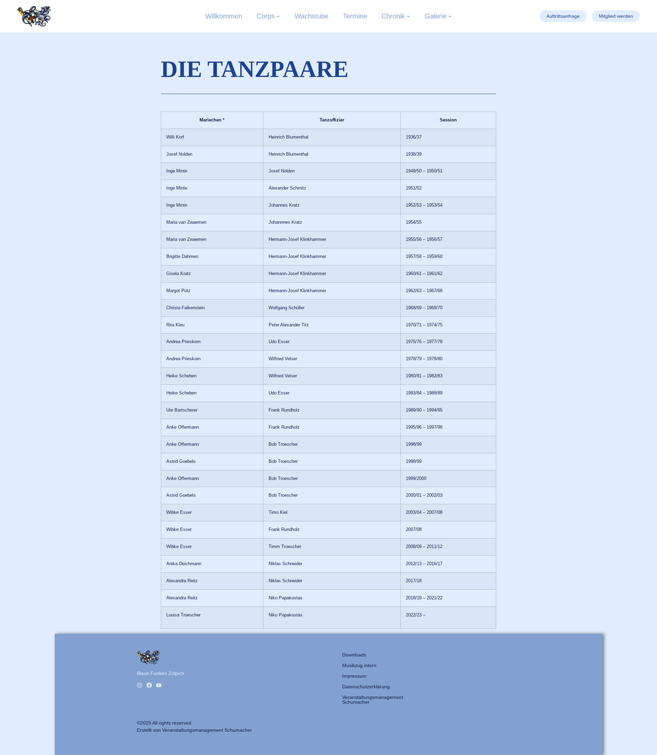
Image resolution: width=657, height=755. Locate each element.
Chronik (393, 16)
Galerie (436, 16)
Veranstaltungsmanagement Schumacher (372, 699)
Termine (355, 16)
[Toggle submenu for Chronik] (407, 16)
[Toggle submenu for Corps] (277, 16)
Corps (266, 16)
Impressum (354, 676)
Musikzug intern (359, 665)
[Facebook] (149, 685)
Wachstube (311, 16)
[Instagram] (139, 685)
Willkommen (223, 16)
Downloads (354, 654)
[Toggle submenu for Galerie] (449, 16)
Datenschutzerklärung (366, 686)
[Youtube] (159, 685)
